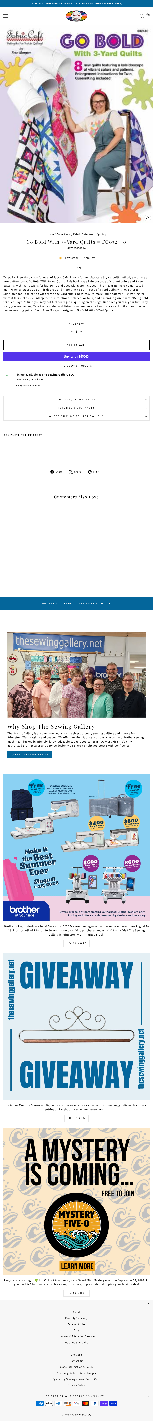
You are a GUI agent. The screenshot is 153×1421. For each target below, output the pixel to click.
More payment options (76, 366)
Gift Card (76, 1355)
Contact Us (76, 1361)
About (76, 1312)
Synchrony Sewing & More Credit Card (77, 1379)
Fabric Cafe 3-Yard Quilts (88, 234)
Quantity (76, 324)
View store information (28, 385)
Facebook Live (76, 1324)
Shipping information (76, 399)
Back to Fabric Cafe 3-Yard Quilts (79, 603)
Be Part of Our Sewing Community (75, 1396)
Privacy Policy (76, 1385)
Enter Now (76, 1118)
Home (50, 234)
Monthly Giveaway (76, 1318)
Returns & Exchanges (76, 408)
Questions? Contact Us (30, 754)
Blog (76, 1330)
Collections (64, 234)
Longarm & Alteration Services (76, 1336)
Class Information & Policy (76, 1367)
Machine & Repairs (76, 1342)
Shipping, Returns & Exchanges (76, 1373)
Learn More (76, 943)
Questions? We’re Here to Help (76, 416)
